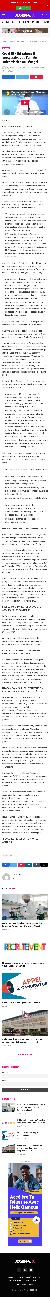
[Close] (47, 5)
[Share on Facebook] (8, 77)
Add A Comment (25, 1055)
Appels (5, 22)
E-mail (4, 1080)
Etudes (35, 22)
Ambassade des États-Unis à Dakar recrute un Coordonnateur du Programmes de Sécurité (22, 1041)
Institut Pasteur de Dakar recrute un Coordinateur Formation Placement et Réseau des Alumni (23, 925)
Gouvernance (15, 1281)
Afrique (27, 1281)
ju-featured (7, 855)
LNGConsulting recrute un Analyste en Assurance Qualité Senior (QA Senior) (23, 964)
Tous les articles (25, 1284)
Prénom (5, 1072)
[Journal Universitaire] (25, 15)
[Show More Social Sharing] (45, 77)
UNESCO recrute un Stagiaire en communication (22, 1002)
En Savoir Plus (24, 8)
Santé (26, 22)
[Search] (42, 15)
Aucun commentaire (37, 68)
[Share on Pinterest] (36, 77)
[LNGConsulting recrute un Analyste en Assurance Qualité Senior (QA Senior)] (25, 947)
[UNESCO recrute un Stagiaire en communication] (25, 986)
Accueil (4, 42)
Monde (35, 1281)
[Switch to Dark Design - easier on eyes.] (46, 15)
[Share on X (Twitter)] (22, 77)
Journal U (12, 68)
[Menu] (3, 15)
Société (16, 22)
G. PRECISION (33, 1290)
